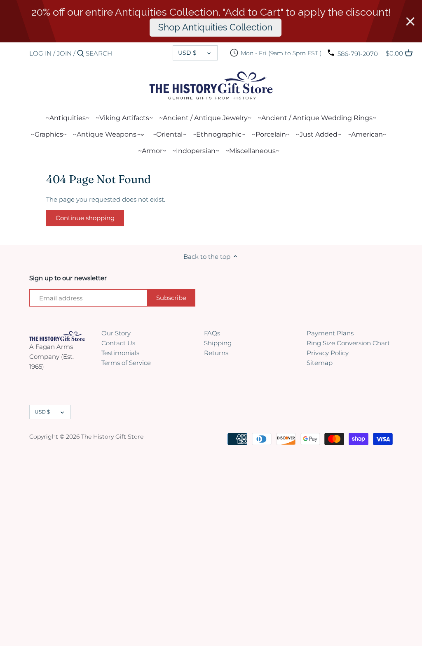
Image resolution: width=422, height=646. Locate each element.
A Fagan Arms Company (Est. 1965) (51, 356)
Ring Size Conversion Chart (348, 343)
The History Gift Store (112, 436)
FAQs (212, 333)
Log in (40, 53)
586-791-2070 (358, 54)
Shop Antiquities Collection (215, 27)
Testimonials (120, 353)
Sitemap (320, 363)
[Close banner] (410, 21)
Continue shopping (85, 218)
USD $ (187, 52)
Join (64, 53)
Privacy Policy (328, 353)
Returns (216, 353)
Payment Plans (330, 333)
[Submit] (80, 54)
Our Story (116, 333)
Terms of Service (126, 363)
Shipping (218, 343)
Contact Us (118, 343)
